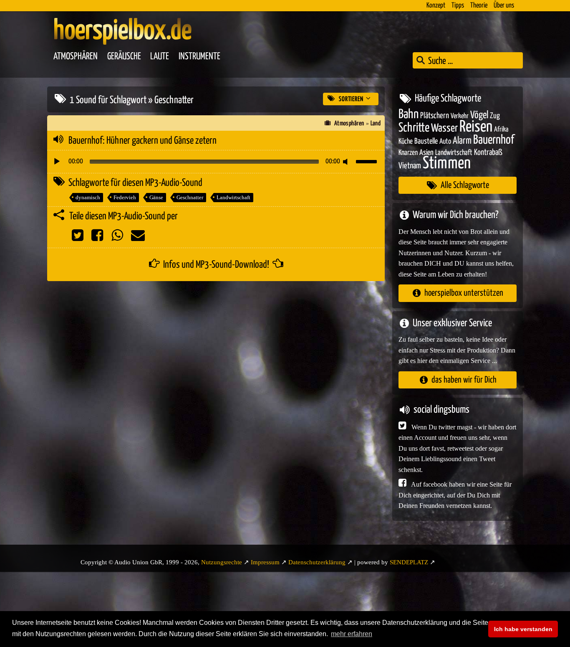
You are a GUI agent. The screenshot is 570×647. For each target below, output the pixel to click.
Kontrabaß (488, 153)
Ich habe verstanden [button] (523, 629)
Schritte (413, 128)
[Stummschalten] (347, 161)
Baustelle (426, 141)
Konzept (435, 5)
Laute (159, 56)
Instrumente (199, 56)
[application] (215, 161)
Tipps (457, 5)
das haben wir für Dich (464, 380)
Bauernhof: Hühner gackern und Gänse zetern (142, 141)
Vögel (479, 115)
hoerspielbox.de (122, 31)
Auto (445, 141)
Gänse (156, 197)
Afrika (501, 129)
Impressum (265, 562)
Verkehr (460, 116)
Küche (405, 141)
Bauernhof (493, 140)
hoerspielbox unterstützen (463, 293)
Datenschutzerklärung (317, 562)
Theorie (478, 5)
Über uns (504, 5)
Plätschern (434, 116)
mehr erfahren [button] (351, 633)
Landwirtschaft (233, 197)
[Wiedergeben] (57, 161)
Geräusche (124, 56)
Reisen (475, 127)
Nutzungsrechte (221, 562)
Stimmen (447, 163)
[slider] (367, 160)
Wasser (444, 128)
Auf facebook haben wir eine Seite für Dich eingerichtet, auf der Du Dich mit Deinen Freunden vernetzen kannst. (455, 495)
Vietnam (409, 166)
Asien (426, 153)
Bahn (408, 114)
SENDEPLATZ (409, 562)
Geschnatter (190, 197)
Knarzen (408, 153)
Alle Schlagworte (465, 185)
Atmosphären (75, 56)
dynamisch (88, 197)
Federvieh (124, 197)
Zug (495, 116)
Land (376, 123)
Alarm (462, 141)
